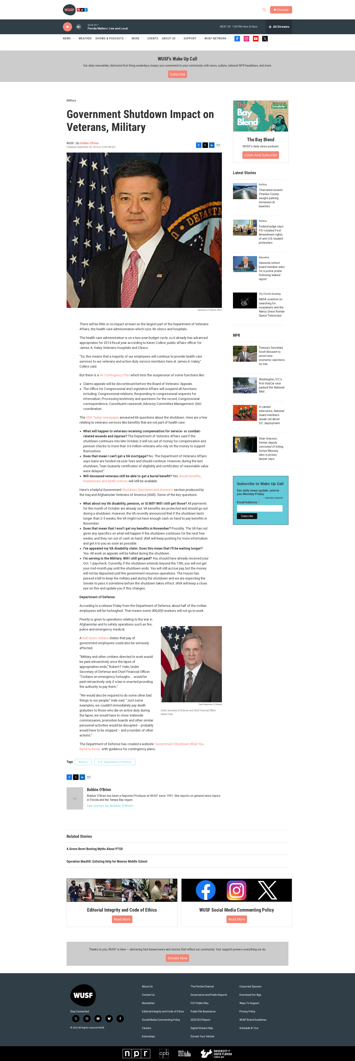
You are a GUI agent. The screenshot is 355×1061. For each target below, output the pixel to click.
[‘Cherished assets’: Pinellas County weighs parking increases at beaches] (245, 191)
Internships (148, 1036)
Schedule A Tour (249, 1028)
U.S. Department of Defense (115, 762)
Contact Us (148, 995)
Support (190, 38)
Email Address (248, 502)
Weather (85, 38)
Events (153, 38)
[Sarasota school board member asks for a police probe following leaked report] (245, 264)
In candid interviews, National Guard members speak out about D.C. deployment (271, 415)
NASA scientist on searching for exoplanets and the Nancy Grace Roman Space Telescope (272, 307)
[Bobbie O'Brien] (75, 798)
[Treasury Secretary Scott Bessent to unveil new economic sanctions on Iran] (245, 354)
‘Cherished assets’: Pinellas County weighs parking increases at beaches (271, 198)
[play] (67, 27)
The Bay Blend (260, 139)
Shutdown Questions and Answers (147, 490)
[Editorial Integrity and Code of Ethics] (122, 890)
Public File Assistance (203, 1011)
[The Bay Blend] (260, 116)
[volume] (78, 27)
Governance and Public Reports (209, 995)
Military (71, 100)
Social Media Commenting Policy (161, 1019)
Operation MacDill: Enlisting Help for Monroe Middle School (107, 861)
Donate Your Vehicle (202, 1036)
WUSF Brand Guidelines (252, 1019)
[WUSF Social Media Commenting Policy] (236, 890)
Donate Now (177, 958)
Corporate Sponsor (250, 986)
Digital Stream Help (202, 1028)
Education (264, 257)
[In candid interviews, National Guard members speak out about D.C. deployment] (245, 413)
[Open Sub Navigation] (73, 38)
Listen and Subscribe (260, 155)
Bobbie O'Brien (89, 143)
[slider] (84, 27)
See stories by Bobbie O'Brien (110, 805)
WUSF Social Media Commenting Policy (236, 910)
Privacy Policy (247, 1011)
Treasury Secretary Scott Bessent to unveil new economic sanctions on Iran (272, 356)
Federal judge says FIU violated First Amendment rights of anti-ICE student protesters (271, 234)
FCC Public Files (200, 1003)
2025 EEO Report (200, 1019)
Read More (122, 919)
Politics (263, 184)
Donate (282, 10)
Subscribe (177, 74)
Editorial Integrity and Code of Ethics (122, 910)
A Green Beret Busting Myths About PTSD (95, 849)
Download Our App (250, 995)
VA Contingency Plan (114, 375)
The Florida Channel (202, 986)
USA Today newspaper (102, 417)
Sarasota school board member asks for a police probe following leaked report (272, 271)
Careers (146, 1028)
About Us (147, 986)
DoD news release (95, 638)
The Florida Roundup (270, 293)
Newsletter (148, 1003)
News (67, 38)
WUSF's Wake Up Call (177, 59)
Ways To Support (249, 1003)
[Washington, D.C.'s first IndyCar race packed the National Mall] (245, 385)
